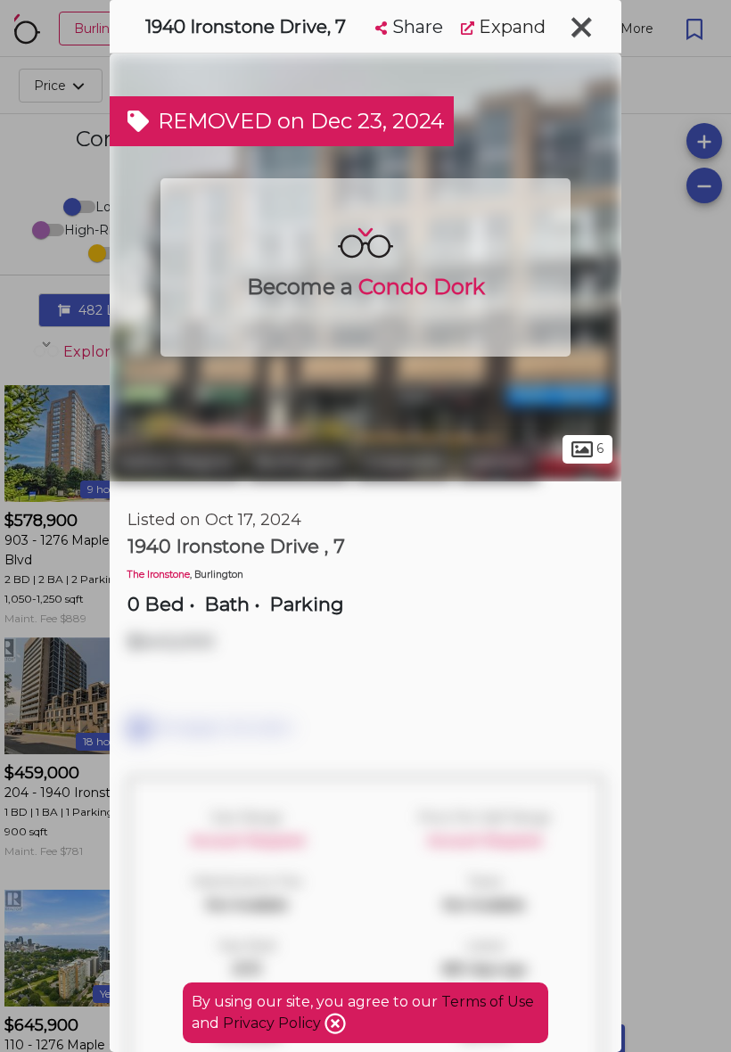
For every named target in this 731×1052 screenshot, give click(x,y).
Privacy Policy (273, 1023)
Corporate (403, 462)
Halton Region (176, 462)
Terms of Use (487, 1001)
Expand (510, 26)
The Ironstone (158, 574)
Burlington (298, 462)
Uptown (497, 462)
